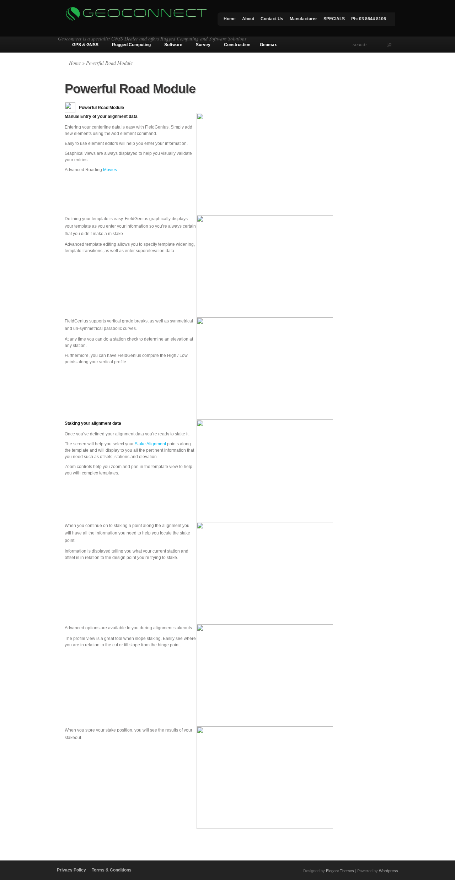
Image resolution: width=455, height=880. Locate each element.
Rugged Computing (131, 44)
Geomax (268, 44)
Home (230, 18)
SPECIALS (334, 18)
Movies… (112, 169)
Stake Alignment (150, 443)
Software (173, 44)
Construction (237, 44)
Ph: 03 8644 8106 (368, 18)
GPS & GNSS (85, 44)
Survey (203, 44)
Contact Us (272, 18)
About (248, 18)
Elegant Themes (340, 871)
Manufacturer (303, 18)
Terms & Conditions (112, 870)
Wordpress (388, 871)
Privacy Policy (71, 870)
